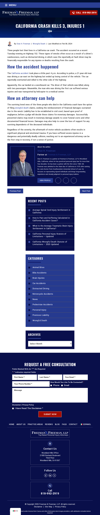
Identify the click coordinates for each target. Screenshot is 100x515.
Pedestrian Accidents (43, 304)
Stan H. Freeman (23, 44)
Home (11, 424)
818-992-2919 (89, 12)
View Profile (45, 180)
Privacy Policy (28, 405)
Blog (57, 424)
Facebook (45, 475)
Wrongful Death (39, 44)
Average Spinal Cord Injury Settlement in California (51, 211)
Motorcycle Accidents (43, 294)
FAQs (64, 424)
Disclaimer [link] (38, 507)
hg (74, 180)
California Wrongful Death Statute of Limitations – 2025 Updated (50, 243)
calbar (58, 180)
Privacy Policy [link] (60, 507)
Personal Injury (39, 309)
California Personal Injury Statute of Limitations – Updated (49, 235)
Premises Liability (41, 315)
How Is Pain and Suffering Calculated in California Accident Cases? (51, 219)
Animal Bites (38, 267)
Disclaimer (16, 405)
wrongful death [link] (22, 107)
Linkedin (50, 475)
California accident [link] (20, 73)
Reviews (49, 424)
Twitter (54, 475)
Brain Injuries (39, 278)
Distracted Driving (41, 288)
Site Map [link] (48, 507)
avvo (66, 180)
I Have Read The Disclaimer (29, 408)
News (35, 299)
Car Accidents (39, 283)
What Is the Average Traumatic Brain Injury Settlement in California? (53, 227)
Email (66, 385)
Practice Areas (35, 424)
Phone (55, 385)
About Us (20, 424)
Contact (73, 424)
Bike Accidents (40, 272)
